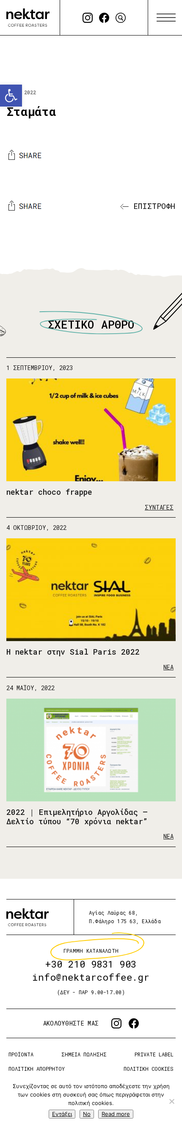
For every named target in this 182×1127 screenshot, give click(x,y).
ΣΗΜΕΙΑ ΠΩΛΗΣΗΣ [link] (83, 1054)
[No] (171, 1101)
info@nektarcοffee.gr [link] (91, 977)
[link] (11, 96)
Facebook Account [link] (104, 18)
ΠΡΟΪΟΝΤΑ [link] (20, 1054)
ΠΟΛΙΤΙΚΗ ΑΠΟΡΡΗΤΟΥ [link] (36, 1068)
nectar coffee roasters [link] (28, 17)
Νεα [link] (168, 667)
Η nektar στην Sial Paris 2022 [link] (73, 652)
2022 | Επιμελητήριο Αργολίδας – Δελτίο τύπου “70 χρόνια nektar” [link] (77, 816)
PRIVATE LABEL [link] (154, 1054)
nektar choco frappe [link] (49, 492)
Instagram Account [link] (88, 18)
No (87, 1114)
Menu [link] (166, 17)
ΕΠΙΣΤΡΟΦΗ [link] (152, 206)
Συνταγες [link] (159, 507)
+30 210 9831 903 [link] (91, 964)
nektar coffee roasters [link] (27, 917)
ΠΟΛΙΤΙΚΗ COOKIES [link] (149, 1068)
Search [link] (121, 18)
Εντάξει (62, 1114)
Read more (116, 1114)
